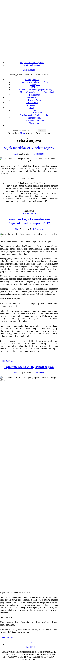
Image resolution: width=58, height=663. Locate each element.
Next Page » (31, 647)
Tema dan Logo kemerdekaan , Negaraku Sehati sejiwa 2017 (29, 221)
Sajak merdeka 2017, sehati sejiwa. (29, 148)
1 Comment (38, 229)
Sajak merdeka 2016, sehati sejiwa (29, 367)
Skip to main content (32, 65)
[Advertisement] (29, 29)
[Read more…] (29, 213)
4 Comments (38, 154)
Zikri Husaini (29, 70)
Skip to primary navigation (32, 62)
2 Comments (38, 372)
